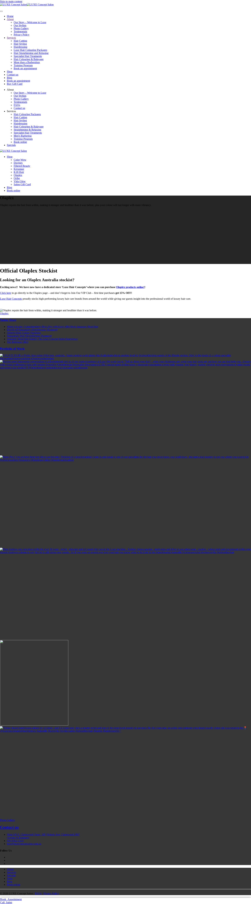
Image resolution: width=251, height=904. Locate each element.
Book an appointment (25, 68)
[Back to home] (27, 4)
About (10, 19)
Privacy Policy (21, 34)
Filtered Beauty (22, 165)
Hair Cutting (20, 40)
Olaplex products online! (130, 287)
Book (11, 899)
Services (11, 37)
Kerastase (19, 169)
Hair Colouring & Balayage (29, 59)
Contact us (12, 74)
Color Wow (20, 159)
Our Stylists (20, 25)
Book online (20, 142)
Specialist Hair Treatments (28, 56)
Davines (18, 162)
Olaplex (18, 175)
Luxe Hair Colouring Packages (30, 50)
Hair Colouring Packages (27, 114)
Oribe (17, 178)
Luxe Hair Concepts (11, 298)
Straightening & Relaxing (27, 129)
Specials (11, 145)
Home (10, 16)
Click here (5, 292)
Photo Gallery (21, 28)
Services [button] (11, 111)
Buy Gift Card (14, 83)
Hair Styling (20, 43)
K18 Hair (19, 172)
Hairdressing (20, 46)
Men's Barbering (23, 135)
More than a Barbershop (27, 62)
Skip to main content (11, 1)
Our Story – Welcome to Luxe (30, 22)
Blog (9, 77)
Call (6, 902)
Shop (9, 71)
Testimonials (20, 31)
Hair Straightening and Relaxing (31, 53)
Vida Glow (20, 181)
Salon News (8, 320)
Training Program (23, 65)
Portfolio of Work (12, 348)
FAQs (17, 105)
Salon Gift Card (22, 184)
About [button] (10, 89)
